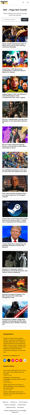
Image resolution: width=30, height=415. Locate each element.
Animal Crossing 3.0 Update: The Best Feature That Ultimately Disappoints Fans (13, 296)
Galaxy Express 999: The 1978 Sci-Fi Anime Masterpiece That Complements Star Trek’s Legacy (14, 95)
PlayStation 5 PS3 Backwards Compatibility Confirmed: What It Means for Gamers (14, 70)
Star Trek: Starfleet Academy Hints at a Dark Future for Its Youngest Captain (14, 195)
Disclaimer (20, 407)
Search (25, 19)
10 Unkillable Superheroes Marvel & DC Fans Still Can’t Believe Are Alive (14, 170)
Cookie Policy (21, 405)
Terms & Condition (10, 405)
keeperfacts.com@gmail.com (11, 355)
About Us (5, 402)
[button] (23, 2)
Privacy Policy (23, 402)
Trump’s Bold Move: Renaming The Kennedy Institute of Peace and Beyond (14, 245)
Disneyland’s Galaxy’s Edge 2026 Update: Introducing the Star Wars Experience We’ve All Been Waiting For (14, 322)
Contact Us (13, 402)
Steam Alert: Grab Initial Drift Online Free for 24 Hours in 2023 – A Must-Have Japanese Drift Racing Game (15, 220)
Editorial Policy (11, 407)
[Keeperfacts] (4, 2)
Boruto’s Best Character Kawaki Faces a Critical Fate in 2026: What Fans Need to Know (14, 146)
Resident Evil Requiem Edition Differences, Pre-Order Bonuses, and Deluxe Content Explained (14, 270)
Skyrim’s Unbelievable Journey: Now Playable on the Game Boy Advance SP (14, 121)
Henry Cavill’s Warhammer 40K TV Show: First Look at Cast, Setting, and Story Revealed (14, 45)
